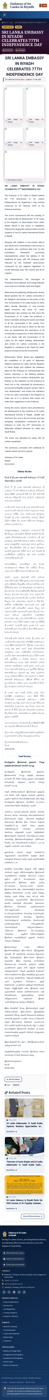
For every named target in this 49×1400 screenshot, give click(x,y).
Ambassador (7, 27)
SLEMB (18, 27)
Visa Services (8, 1305)
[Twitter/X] (9, 1292)
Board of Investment (11, 1365)
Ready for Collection (11, 1316)
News (11, 23)
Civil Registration (9, 1309)
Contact (4, 1382)
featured (16, 1085)
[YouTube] (14, 1292)
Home (6, 23)
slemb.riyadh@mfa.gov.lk (14, 1284)
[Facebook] (4, 1292)
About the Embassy (10, 1326)
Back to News (14, 1079)
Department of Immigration (13, 1358)
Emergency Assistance (16, 1382)
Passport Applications (11, 1302)
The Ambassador (10, 1330)
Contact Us (7, 1341)
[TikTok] (24, 1292)
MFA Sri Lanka (30, 1382)
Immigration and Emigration (13, 1354)
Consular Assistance (10, 1313)
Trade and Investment (11, 1333)
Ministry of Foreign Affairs (12, 1351)
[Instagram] (19, 1292)
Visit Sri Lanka (8, 1362)
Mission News (8, 1337)
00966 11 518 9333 (11, 1280)
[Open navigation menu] (4, 15)
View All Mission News (31, 1216)
